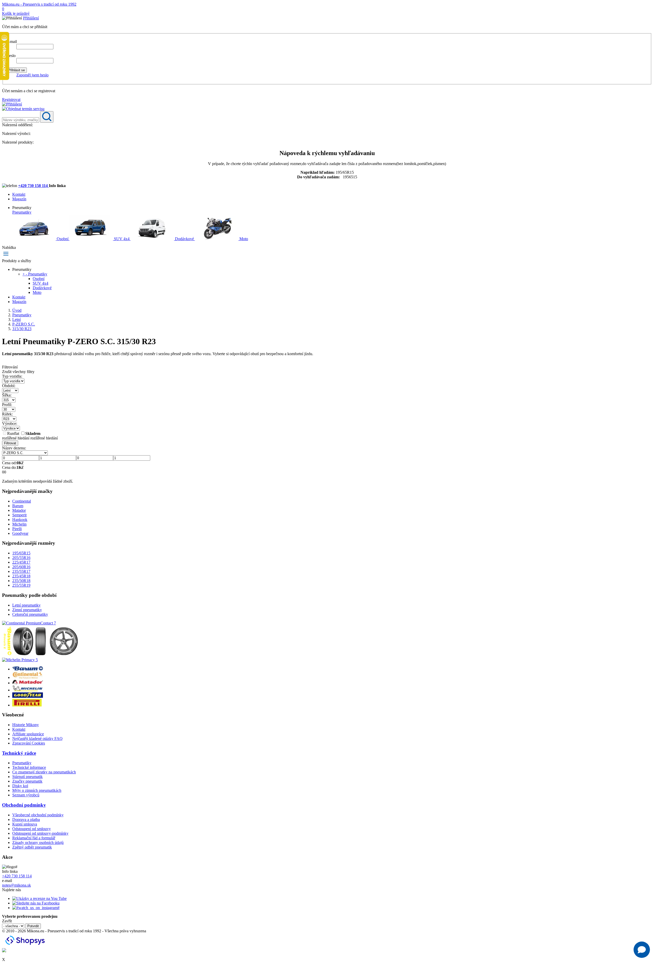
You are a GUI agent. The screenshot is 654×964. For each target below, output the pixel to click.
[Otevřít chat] (642, 950)
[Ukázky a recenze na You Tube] (39, 898)
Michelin (19, 524)
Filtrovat (10, 443)
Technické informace (29, 767)
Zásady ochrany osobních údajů (38, 842)
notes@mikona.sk (16, 885)
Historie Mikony (25, 725)
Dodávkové (184, 239)
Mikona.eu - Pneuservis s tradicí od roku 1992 (39, 4)
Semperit (19, 515)
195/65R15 (21, 553)
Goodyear (20, 533)
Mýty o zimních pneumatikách (36, 790)
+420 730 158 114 (33, 185)
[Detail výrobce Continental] (27, 677)
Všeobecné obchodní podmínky (38, 815)
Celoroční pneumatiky (30, 614)
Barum (17, 506)
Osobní (62, 239)
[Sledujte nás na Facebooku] (36, 903)
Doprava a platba (26, 819)
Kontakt (18, 194)
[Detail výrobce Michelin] (27, 690)
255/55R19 (21, 585)
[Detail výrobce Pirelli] (27, 705)
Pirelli (17, 529)
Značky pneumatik (27, 781)
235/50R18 (21, 580)
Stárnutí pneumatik (27, 776)
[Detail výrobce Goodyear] (27, 696)
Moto (243, 239)
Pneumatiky (21, 212)
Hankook (19, 519)
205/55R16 (21, 557)
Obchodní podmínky (24, 805)
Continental (21, 501)
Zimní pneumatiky (27, 610)
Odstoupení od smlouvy (31, 829)
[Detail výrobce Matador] (27, 683)
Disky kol (20, 786)
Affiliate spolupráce (28, 734)
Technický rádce (19, 753)
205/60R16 (21, 567)
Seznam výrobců (25, 795)
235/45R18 (21, 576)
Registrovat (11, 99)
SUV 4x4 (122, 239)
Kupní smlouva (24, 824)
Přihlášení (31, 18)
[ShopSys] (26, 946)
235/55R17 (21, 571)
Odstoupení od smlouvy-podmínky (40, 833)
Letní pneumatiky (26, 605)
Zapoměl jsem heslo (32, 75)
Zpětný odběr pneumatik (32, 847)
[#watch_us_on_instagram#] (36, 907)
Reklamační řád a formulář (33, 838)
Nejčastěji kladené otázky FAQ (37, 738)
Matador (19, 510)
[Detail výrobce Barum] (27, 669)
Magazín (19, 199)
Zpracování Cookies (28, 743)
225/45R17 (21, 562)
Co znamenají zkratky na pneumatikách (44, 772)
